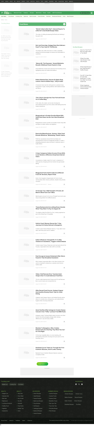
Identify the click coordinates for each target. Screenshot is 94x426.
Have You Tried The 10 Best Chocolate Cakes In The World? (85, 51)
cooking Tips (19, 16)
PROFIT (11, 1)
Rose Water (21, 396)
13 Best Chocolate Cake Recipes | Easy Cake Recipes (85, 60)
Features (26, 12)
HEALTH (37, 1)
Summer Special (53, 391)
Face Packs (21, 406)
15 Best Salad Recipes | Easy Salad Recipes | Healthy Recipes (86, 68)
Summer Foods (52, 396)
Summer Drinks (52, 398)
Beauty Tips (21, 408)
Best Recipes (70, 16)
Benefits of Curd (53, 401)
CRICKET (23, 1)
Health (49, 12)
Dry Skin (20, 401)
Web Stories (39, 12)
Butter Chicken (68, 400)
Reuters (49, 184)
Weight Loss (5, 384)
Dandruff (20, 403)
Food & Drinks (41, 16)
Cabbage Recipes (38, 408)
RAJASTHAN (61, 1)
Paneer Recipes (37, 398)
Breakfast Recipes (69, 404)
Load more (42, 364)
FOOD (28, 1)
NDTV (3, 1)
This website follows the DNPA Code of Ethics (59, 420)
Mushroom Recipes (38, 401)
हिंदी (14, 1)
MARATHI (71, 1)
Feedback (18, 420)
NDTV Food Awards (57, 12)
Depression (5, 401)
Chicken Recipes (69, 393)
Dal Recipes (36, 406)
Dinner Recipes (37, 393)
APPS (56, 1)
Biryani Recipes (78, 397)
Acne (19, 410)
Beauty (19, 391)
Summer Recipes (53, 393)
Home (2, 19)
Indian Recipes (68, 391)
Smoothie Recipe (53, 408)
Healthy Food (5, 406)
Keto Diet (4, 398)
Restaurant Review (56, 16)
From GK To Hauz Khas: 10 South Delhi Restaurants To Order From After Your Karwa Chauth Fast (86, 78)
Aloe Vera (20, 393)
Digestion (4, 408)
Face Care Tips (53, 406)
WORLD (6, 1)
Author (23, 420)
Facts (64, 16)
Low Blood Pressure (7, 403)
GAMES (46, 1)
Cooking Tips (13, 384)
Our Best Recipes (77, 47)
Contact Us (29, 420)
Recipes (32, 12)
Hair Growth (21, 398)
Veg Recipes (36, 391)
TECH (42, 1)
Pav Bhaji (78, 404)
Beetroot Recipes (38, 410)
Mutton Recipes (68, 397)
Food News (11, 16)
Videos (44, 12)
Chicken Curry (78, 393)
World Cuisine (33, 16)
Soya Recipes (37, 403)
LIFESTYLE (32, 1)
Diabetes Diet (5, 396)
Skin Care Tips (52, 403)
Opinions (26, 16)
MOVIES (18, 1)
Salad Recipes (37, 396)
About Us (11, 420)
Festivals (48, 16)
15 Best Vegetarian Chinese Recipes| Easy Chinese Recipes (85, 87)
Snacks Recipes (37, 413)
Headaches (5, 410)
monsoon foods (18, 12)
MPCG (66, 1)
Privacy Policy (4, 420)
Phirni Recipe (52, 410)
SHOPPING (51, 1)
